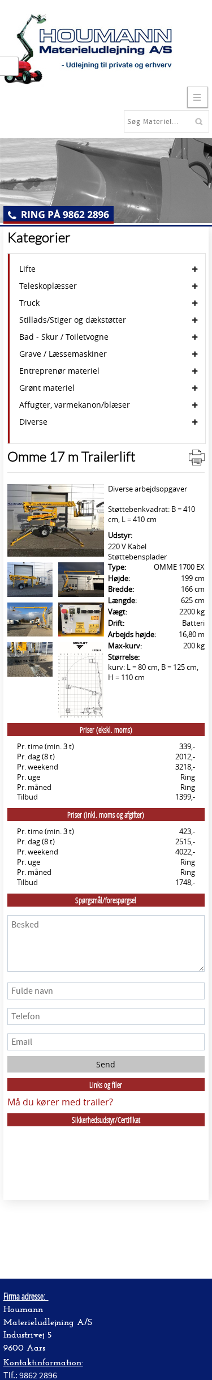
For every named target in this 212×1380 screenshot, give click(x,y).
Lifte (27, 269)
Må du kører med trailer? (60, 1102)
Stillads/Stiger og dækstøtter (72, 320)
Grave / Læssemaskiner (63, 354)
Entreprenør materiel (59, 371)
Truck (29, 303)
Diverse (33, 422)
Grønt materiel (47, 388)
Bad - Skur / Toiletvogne (64, 337)
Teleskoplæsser (48, 286)
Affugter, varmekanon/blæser (74, 405)
